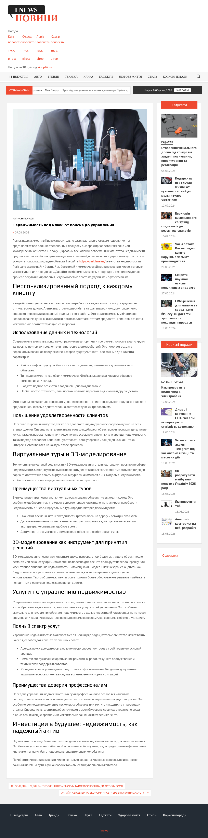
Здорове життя (130, 76)
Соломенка (170, 555)
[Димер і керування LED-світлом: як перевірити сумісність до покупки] (166, 411)
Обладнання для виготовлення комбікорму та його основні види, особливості (69, 786)
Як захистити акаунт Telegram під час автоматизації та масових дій (178, 448)
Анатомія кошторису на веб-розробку (185, 524)
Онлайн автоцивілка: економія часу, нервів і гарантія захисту (102, 792)
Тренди (53, 76)
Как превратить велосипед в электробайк (173, 392)
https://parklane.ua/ (92, 261)
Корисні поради (175, 76)
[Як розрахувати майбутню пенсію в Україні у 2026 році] (166, 473)
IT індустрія (18, 76)
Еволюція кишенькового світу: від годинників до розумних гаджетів (179, 222)
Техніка (71, 76)
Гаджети (106, 76)
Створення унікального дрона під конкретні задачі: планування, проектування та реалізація (179, 156)
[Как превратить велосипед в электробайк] (179, 365)
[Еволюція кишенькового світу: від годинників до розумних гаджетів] (166, 215)
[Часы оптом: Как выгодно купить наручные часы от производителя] (166, 246)
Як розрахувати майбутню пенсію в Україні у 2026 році (178, 479)
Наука (88, 76)
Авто (38, 76)
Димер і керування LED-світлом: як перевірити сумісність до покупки (178, 418)
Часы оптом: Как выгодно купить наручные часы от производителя (178, 252)
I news (104, 830)
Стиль (152, 76)
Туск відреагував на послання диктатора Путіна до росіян (93, 90)
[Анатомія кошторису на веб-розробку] (166, 521)
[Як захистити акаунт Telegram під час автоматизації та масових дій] (166, 442)
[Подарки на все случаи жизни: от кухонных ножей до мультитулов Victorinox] (166, 180)
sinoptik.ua (45, 67)
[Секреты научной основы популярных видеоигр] (166, 277)
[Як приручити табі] (166, 503)
